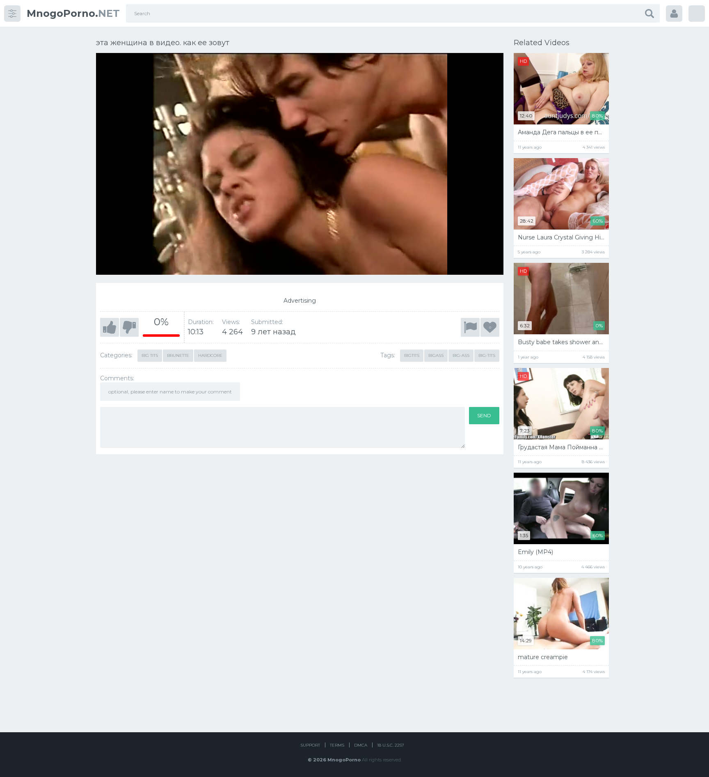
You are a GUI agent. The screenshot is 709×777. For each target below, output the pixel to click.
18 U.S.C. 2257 (390, 745)
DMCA (360, 745)
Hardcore (210, 355)
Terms (337, 745)
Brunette (178, 355)
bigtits (411, 355)
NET (73, 13)
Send (484, 415)
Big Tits (150, 355)
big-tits (486, 355)
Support (310, 745)
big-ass (461, 355)
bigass (436, 355)
